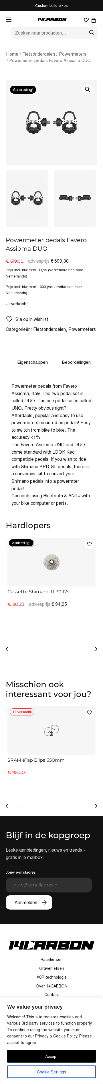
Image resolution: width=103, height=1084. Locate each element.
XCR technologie (52, 977)
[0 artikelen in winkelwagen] (94, 20)
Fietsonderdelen (38, 54)
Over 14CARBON (52, 986)
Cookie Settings (51, 1072)
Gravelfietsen (51, 968)
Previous (7, 649)
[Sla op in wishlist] (89, 544)
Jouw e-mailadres (21, 872)
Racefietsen (52, 959)
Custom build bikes (51, 5)
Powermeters (72, 54)
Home (12, 54)
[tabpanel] (51, 589)
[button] (87, 89)
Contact (51, 994)
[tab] (32, 362)
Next (96, 649)
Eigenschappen (32, 362)
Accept (51, 1056)
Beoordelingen (76, 362)
